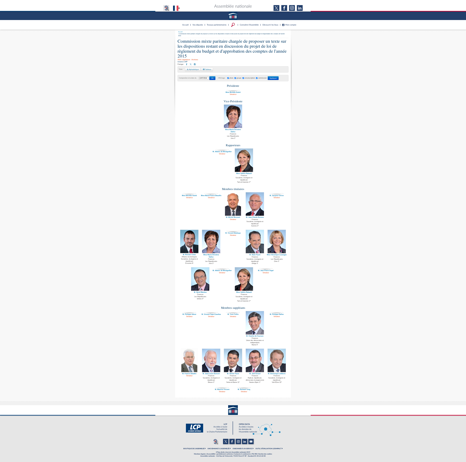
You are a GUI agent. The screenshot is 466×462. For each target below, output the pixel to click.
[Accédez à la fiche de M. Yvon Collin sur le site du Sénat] (233, 312)
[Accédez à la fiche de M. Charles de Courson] (254, 323)
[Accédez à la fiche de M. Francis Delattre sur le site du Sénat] (189, 360)
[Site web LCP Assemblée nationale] (208, 428)
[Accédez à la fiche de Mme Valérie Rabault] (244, 160)
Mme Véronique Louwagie (277, 255)
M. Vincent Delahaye (233, 233)
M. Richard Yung (244, 389)
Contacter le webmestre (242, 454)
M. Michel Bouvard (233, 217)
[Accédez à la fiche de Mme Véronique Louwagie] (276, 241)
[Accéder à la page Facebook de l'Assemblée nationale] (284, 8)
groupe (239, 78)
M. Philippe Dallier (277, 314)
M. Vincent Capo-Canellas (211, 314)
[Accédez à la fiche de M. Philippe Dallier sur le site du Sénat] (277, 312)
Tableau (208, 69)
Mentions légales (200, 454)
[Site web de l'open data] (257, 428)
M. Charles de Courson (254, 336)
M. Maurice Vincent (222, 389)
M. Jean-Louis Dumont (211, 374)
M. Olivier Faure (233, 374)
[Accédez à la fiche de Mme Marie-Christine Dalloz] (233, 116)
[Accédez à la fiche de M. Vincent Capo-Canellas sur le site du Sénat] (211, 312)
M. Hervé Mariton (200, 292)
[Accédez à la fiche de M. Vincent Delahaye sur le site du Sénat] (233, 230)
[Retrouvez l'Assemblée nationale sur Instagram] (195, 64)
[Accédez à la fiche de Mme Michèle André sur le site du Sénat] (233, 90)
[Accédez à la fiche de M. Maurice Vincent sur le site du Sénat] (222, 387)
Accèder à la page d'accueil (184, 23)
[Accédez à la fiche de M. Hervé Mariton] (200, 279)
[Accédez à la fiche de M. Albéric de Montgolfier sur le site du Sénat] (222, 149)
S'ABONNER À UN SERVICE (242, 448)
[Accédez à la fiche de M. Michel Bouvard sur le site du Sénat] (233, 204)
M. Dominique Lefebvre (276, 374)
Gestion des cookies (265, 454)
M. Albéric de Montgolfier (222, 152)
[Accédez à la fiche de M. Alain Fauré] (254, 241)
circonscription (250, 78)
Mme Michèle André (233, 92)
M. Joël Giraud (254, 374)
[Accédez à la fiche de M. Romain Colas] (189, 241)
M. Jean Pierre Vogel (266, 270)
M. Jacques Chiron (277, 195)
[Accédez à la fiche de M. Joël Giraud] (254, 360)
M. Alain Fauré (254, 255)
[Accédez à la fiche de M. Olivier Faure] (233, 360)
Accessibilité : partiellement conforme (220, 454)
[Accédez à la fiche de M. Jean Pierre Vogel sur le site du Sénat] (266, 268)
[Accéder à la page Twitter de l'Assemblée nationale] (276, 8)
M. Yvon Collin (233, 314)
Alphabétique (193, 69)
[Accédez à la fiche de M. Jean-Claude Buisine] (254, 204)
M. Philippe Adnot (189, 314)
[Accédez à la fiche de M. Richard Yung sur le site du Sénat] (244, 387)
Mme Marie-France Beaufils (211, 195)
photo (231, 78)
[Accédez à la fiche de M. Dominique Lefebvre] (276, 360)
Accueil (180, 32)
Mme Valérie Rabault (244, 173)
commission (262, 78)
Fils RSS (254, 454)
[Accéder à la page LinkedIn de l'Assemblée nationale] (300, 8)
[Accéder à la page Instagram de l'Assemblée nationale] (292, 8)
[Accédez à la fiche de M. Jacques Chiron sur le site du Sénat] (277, 193)
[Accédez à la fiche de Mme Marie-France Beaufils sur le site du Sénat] (211, 193)
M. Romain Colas (189, 255)
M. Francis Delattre (189, 374)
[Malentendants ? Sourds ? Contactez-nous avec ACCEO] (166, 8)
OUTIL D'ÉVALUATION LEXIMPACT (268, 448)
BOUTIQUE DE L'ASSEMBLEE (193, 448)
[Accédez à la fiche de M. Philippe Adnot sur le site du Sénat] (189, 312)
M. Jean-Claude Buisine (255, 217)
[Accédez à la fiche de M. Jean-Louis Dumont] (211, 360)
